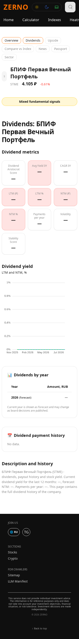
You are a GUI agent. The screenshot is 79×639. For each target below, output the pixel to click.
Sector (9, 57)
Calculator (30, 19)
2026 (21, 397)
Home (9, 19)
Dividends (33, 40)
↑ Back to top (39, 628)
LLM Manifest (18, 581)
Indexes (54, 19)
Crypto (13, 558)
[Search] (70, 7)
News (43, 49)
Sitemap (14, 575)
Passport (60, 49)
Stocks (12, 552)
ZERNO (16, 7)
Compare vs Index (18, 49)
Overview (11, 40)
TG (26, 532)
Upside (53, 40)
